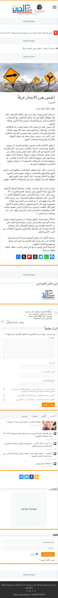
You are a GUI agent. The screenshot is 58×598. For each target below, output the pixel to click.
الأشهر (43, 416)
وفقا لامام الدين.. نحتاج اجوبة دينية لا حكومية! (24, 422)
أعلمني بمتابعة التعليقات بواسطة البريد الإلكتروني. (36, 395)
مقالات (45, 48)
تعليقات (34, 416)
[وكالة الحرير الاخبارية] (29, 8)
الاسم (52, 363)
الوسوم (25, 416)
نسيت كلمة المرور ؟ (47, 560)
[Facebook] (31, 477)
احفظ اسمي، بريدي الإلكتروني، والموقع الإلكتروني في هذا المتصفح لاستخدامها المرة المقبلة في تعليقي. (33, 390)
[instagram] (21, 477)
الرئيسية (52, 48)
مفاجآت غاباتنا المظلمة (15, 321)
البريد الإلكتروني (48, 371)
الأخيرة (52, 416)
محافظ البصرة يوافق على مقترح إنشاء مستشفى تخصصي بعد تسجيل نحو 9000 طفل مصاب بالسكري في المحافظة (38, 314)
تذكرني (33, 554)
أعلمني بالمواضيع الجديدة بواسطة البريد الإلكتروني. (35, 399)
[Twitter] (26, 477)
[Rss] (36, 477)
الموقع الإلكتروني (48, 380)
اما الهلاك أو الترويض (44, 463)
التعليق (51, 338)
